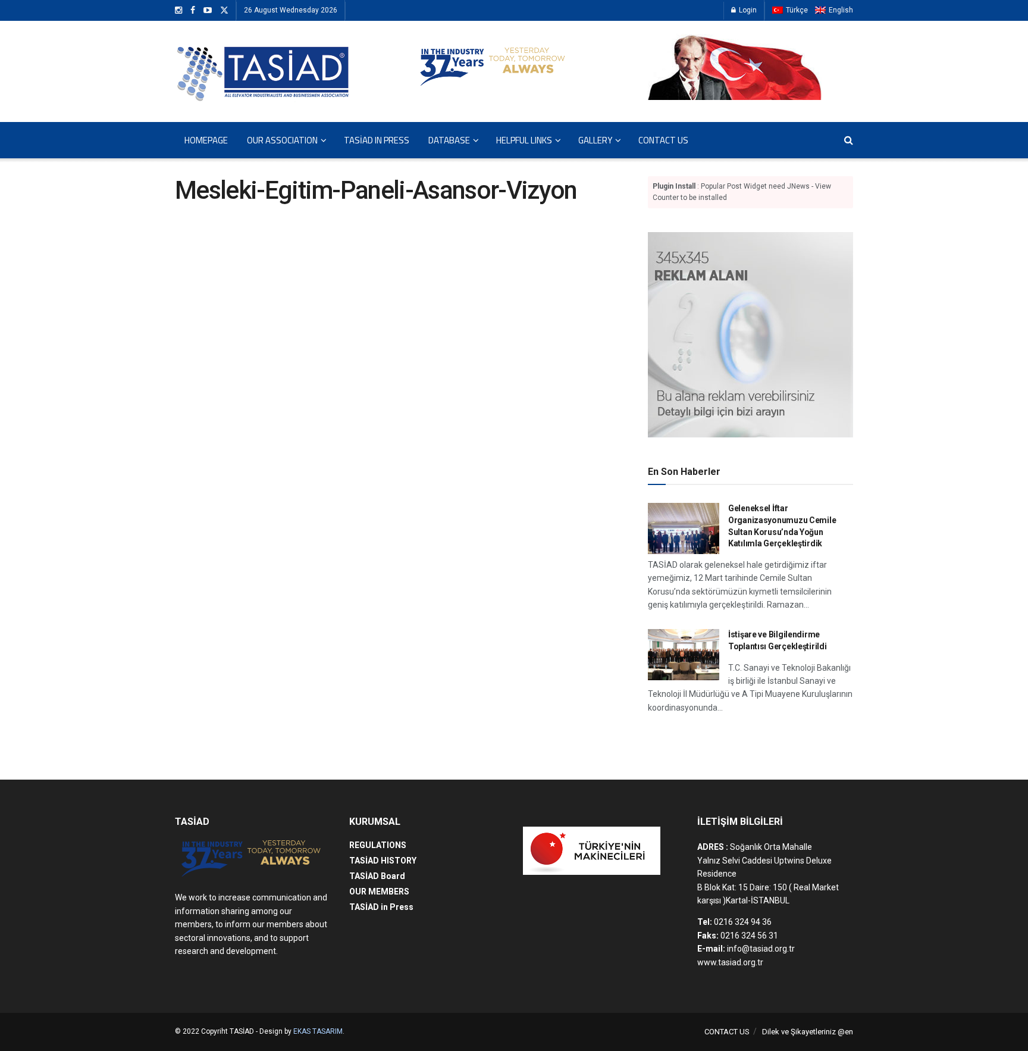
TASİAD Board (377, 876)
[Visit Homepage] (264, 71)
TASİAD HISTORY (382, 860)
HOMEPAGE (206, 140)
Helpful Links (524, 140)
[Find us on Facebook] (192, 10)
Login (747, 10)
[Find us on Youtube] (207, 10)
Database (449, 140)
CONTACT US (663, 140)
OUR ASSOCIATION (282, 140)
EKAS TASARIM (318, 1031)
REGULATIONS (377, 845)
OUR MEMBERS (379, 891)
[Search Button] (848, 140)
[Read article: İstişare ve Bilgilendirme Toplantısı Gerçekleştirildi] (683, 654)
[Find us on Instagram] (178, 10)
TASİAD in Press (376, 140)
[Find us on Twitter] (224, 10)
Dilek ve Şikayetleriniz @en (807, 1031)
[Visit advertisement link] (750, 334)
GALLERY (595, 140)
